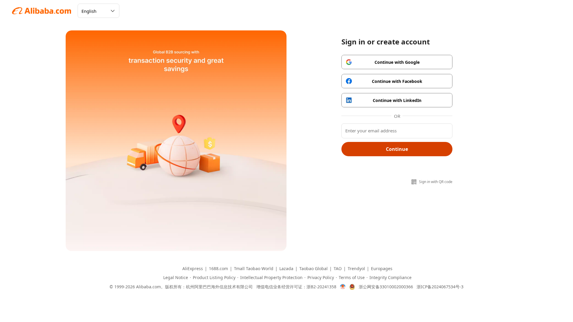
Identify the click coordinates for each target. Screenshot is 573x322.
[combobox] (98, 11)
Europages (381, 268)
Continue (397, 149)
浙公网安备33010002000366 (386, 287)
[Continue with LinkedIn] (397, 100)
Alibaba (42, 10)
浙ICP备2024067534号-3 (440, 287)
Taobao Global (313, 268)
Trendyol (356, 268)
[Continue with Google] (397, 62)
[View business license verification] (343, 287)
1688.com (218, 268)
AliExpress (192, 268)
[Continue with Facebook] (397, 81)
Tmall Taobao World (253, 268)
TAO (338, 268)
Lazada (286, 268)
